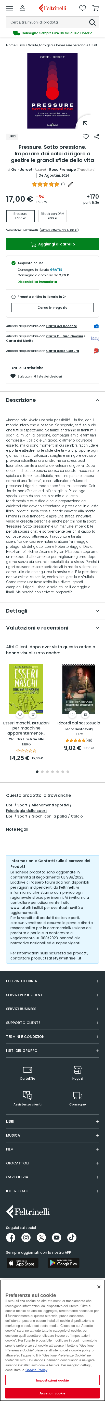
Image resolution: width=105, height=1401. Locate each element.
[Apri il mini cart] (95, 8)
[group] (52, 33)
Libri (9, 805)
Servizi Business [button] (21, 1008)
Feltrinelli (30, 230)
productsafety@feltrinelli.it (56, 958)
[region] (52, 1340)
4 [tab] (52, 772)
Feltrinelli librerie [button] (23, 981)
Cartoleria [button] (17, 1177)
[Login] (22, 8)
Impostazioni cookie (52, 1380)
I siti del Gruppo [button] (21, 1050)
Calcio (77, 816)
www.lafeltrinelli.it (26, 907)
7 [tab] (68, 772)
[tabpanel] (52, 91)
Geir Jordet (22, 169)
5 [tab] (58, 772)
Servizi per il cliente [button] (25, 994)
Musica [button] (13, 1135)
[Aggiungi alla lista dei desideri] (86, 136)
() (63, 184)
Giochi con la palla (49, 816)
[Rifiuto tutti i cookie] (98, 1286)
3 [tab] (47, 772)
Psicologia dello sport (26, 810)
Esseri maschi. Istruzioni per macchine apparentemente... (26, 728)
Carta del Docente (61, 326)
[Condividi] (96, 137)
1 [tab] (52, 125)
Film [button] (10, 1149)
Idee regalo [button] (17, 1191)
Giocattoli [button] (17, 1163)
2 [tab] (42, 772)
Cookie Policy (36, 1369)
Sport (22, 805)
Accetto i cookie (52, 1393)
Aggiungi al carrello (56, 244)
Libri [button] (10, 1121)
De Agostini (49, 175)
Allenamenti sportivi (50, 805)
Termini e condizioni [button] (26, 1036)
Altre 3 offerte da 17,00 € (59, 230)
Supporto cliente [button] (23, 1022)
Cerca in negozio (52, 307)
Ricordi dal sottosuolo (78, 723)
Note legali (17, 829)
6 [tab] (63, 772)
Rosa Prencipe (62, 169)
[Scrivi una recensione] (70, 184)
